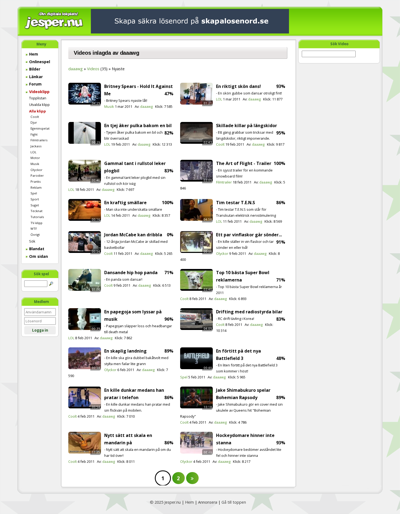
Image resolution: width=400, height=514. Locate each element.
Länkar (35, 76)
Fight (34, 134)
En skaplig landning (125, 351)
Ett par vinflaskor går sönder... (249, 235)
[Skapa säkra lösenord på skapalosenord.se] (190, 20)
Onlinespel (39, 61)
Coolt (34, 117)
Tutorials (37, 217)
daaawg (75, 68)
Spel (33, 193)
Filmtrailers (39, 140)
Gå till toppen (233, 502)
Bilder (34, 69)
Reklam (36, 187)
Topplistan (37, 98)
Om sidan (38, 256)
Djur (33, 122)
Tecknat (36, 211)
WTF (33, 229)
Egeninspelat (40, 128)
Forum (35, 84)
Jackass (36, 146)
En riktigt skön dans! (238, 86)
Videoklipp (39, 91)
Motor (35, 158)
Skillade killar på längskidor (246, 125)
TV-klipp (36, 223)
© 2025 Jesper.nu (165, 502)
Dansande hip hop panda (131, 273)
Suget (34, 205)
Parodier (37, 175)
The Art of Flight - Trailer (243, 163)
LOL (33, 152)
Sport (34, 199)
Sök (32, 241)
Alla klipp (37, 111)
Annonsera (207, 502)
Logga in (40, 330)
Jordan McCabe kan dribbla (133, 235)
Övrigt (35, 234)
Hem (33, 54)
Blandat (36, 248)
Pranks (35, 181)
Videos (93, 68)
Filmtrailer (224, 182)
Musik (34, 164)
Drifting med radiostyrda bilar (249, 312)
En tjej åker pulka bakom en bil (138, 125)
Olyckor (36, 170)
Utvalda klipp (39, 104)
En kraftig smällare (125, 203)
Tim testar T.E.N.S (235, 203)
